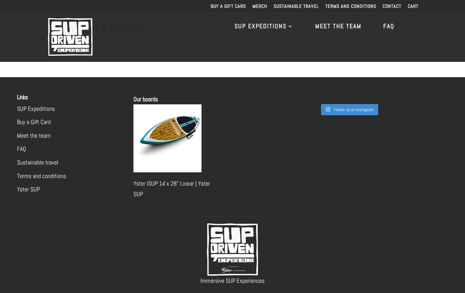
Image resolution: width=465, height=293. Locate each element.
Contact (392, 6)
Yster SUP (28, 189)
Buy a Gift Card (228, 6)
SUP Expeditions (261, 27)
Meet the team (338, 27)
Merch (260, 6)
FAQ (389, 27)
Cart (413, 6)
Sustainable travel (296, 6)
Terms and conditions (350, 6)
